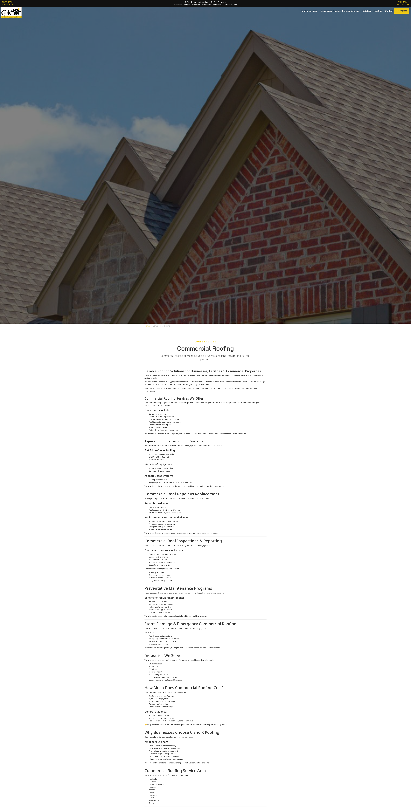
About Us (377, 11)
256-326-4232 (402, 4)
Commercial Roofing (331, 11)
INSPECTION (7, 4)
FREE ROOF (7, 2)
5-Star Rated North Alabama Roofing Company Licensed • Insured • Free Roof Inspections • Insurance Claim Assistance (205, 3)
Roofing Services (309, 11)
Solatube (367, 11)
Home (147, 326)
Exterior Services (351, 11)
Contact (389, 11)
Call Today (403, 2)
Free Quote (402, 10)
